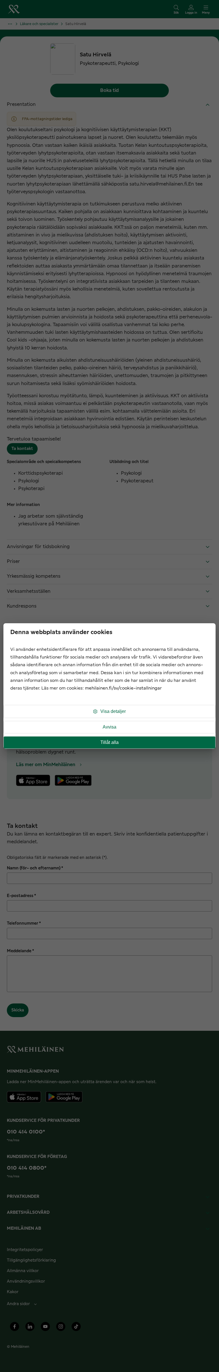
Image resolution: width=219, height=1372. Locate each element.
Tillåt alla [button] (109, 742)
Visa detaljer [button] (113, 711)
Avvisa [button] (109, 727)
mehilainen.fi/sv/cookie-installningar (123, 688)
